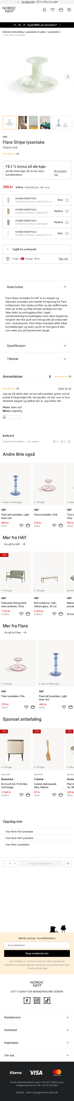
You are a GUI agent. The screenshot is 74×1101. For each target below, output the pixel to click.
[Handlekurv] (61, 9)
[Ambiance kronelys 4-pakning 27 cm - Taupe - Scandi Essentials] (8, 222)
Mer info (63, 258)
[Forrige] (6, 76)
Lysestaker (53, 32)
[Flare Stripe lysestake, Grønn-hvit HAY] (37, 76)
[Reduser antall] (5, 863)
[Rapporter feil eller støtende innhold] (69, 441)
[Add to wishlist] (21, 525)
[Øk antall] (15, 863)
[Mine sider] (44, 9)
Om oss (9, 1055)
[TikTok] (47, 1000)
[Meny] (69, 9)
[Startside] (9, 9)
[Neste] (67, 76)
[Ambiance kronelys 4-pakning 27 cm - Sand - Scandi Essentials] (8, 211)
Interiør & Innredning (13, 32)
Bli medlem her (60, 173)
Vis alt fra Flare (12, 632)
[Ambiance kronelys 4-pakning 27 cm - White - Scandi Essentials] (8, 233)
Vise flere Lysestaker (17, 844)
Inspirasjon (11, 1042)
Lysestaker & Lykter (36, 32)
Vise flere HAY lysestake (19, 838)
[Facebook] (27, 1000)
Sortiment (10, 1030)
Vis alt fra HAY (12, 544)
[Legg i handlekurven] (28, 525)
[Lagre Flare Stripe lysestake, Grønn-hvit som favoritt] (67, 863)
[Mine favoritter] (53, 9)
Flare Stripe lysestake (14, 35)
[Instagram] (37, 1000)
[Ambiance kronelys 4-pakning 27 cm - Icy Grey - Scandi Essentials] (8, 200)
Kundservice (12, 1017)
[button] (11, 153)
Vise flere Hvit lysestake (19, 831)
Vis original (33, 441)
